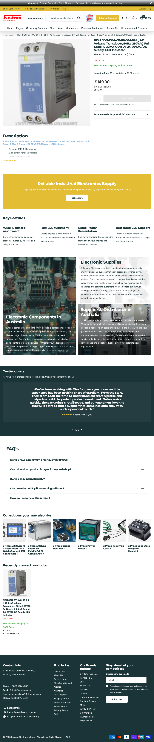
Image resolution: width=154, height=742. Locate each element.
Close (150, 3)
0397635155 (13, 708)
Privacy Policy (61, 710)
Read (8, 160)
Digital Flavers (55, 737)
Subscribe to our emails (117, 674)
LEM (82, 682)
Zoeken (79, 18)
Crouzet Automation (89, 697)
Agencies (58, 691)
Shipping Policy (61, 698)
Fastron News (60, 679)
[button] (101, 96)
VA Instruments (87, 717)
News (60, 28)
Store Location (59, 9)
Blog (52, 28)
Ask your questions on (23, 716)
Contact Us (77, 198)
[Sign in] (134, 18)
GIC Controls (86, 713)
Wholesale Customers (92, 28)
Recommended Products (134, 28)
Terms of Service (62, 702)
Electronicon (86, 720)
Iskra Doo (84, 689)
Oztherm (84, 693)
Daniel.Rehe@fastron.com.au (21, 712)
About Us (58, 675)
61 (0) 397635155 (13, 9)
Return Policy (60, 706)
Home (10, 28)
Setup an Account (108, 18)
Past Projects (60, 694)
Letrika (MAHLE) (88, 709)
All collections (19, 28)
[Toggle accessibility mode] (149, 9)
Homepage (8, 35)
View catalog (34, 18)
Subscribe (116, 699)
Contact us (72, 28)
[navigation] (73, 429)
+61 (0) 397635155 (19, 686)
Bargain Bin (112, 28)
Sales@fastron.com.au (36, 9)
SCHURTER (85, 685)
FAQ (56, 714)
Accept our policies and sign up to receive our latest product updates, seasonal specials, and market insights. (129, 689)
